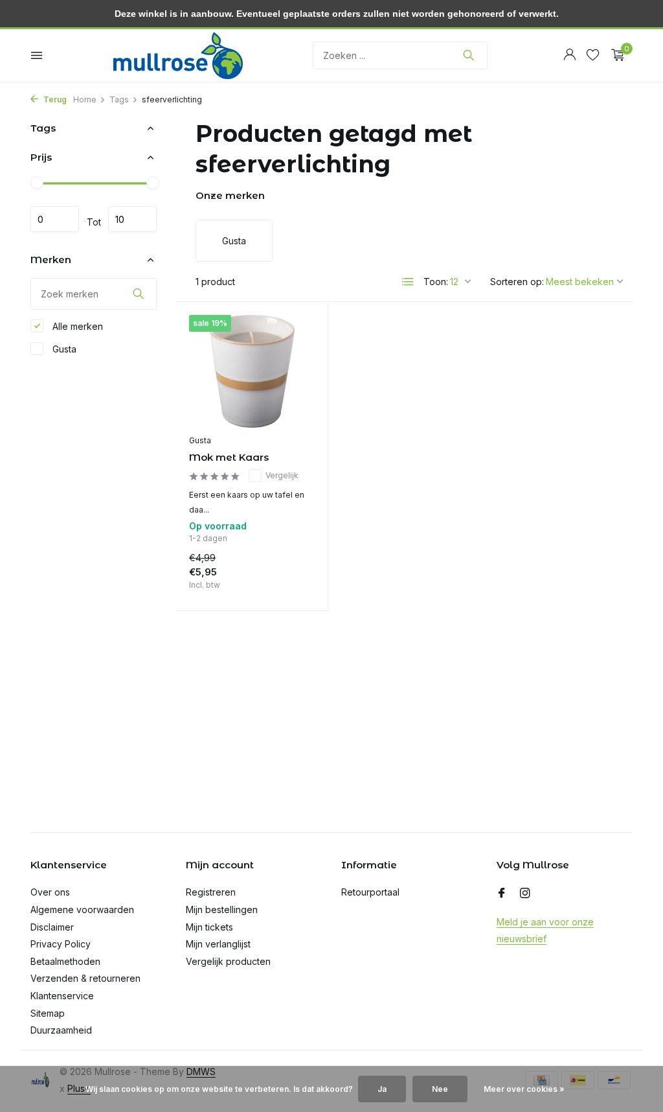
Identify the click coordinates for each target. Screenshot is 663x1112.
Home (84, 99)
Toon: (435, 281)
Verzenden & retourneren (85, 978)
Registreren (211, 892)
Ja (382, 1089)
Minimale (54, 219)
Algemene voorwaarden (82, 909)
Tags (119, 99)
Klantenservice (62, 995)
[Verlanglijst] (593, 55)
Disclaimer (52, 926)
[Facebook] (502, 893)
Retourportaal (370, 892)
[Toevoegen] (292, 585)
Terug (54, 99)
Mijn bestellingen (222, 909)
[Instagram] (525, 893)
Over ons (50, 892)
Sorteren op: (517, 281)
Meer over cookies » (524, 1089)
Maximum (132, 219)
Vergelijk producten (228, 961)
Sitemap (47, 1013)
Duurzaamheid (61, 1030)
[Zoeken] (468, 55)
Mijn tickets (209, 926)
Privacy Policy (60, 943)
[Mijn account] (569, 55)
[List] (408, 282)
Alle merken (76, 326)
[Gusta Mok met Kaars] (252, 371)
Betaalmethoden (65, 961)
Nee (440, 1089)
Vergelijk (281, 475)
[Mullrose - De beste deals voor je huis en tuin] (178, 55)
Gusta (63, 348)
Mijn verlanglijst (218, 943)
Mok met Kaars (229, 457)
